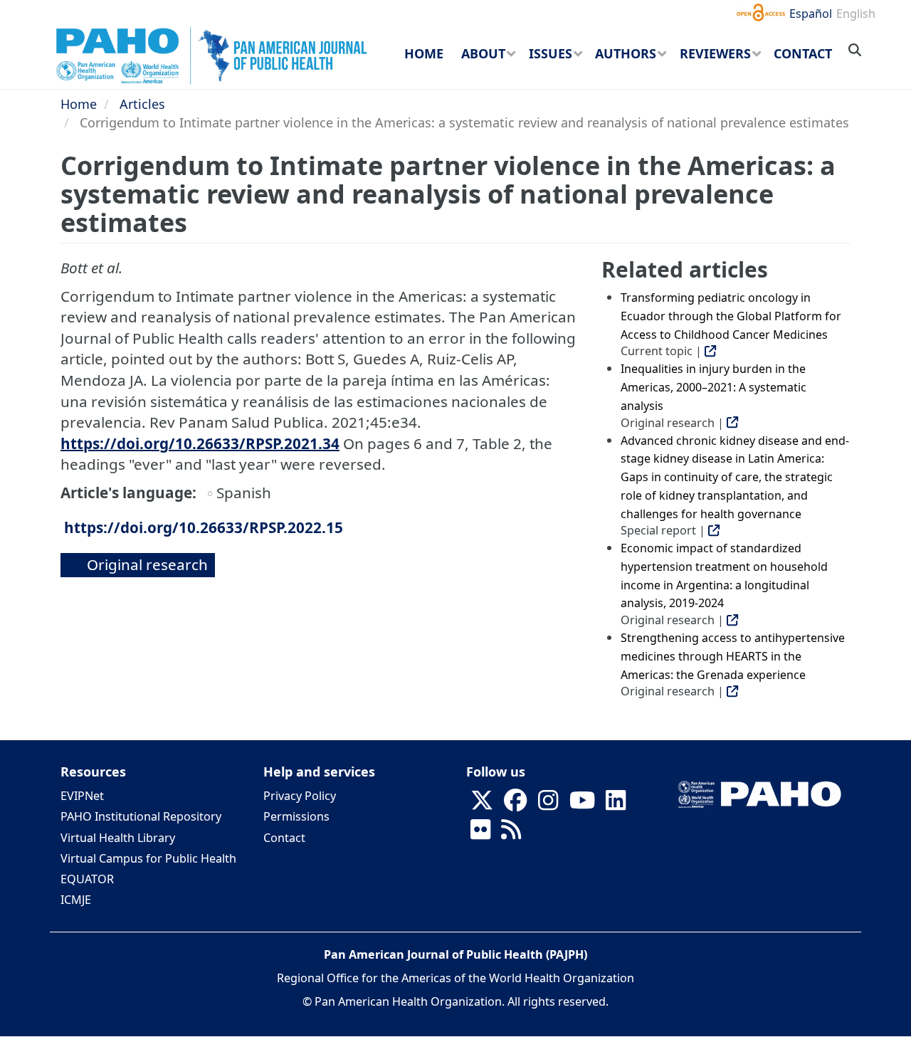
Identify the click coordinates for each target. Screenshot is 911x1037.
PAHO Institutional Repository (140, 816)
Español (810, 13)
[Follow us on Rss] (511, 833)
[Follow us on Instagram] (548, 804)
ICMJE (75, 899)
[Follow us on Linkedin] (616, 804)
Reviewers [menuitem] (715, 53)
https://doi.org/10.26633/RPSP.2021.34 (199, 443)
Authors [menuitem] (625, 53)
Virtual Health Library (117, 838)
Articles (142, 103)
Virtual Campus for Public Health (148, 858)
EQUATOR (87, 879)
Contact (284, 838)
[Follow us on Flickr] (480, 833)
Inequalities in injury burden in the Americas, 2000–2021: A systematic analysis (713, 387)
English (855, 13)
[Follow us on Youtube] (582, 804)
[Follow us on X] (481, 804)
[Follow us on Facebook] (515, 804)
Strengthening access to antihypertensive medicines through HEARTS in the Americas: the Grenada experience (733, 656)
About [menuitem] (483, 53)
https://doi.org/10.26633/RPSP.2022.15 (203, 527)
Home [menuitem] (423, 53)
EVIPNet (82, 796)
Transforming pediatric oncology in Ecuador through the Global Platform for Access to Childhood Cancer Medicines (731, 316)
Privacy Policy (299, 796)
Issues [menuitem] (550, 53)
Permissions (296, 816)
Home (78, 103)
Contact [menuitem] (803, 53)
